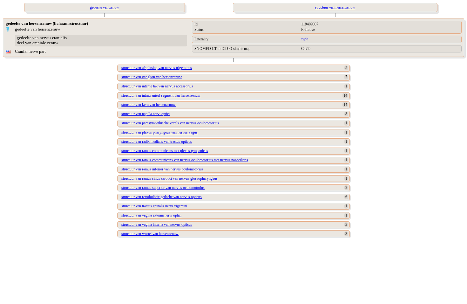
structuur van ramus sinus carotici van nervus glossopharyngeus (169, 178)
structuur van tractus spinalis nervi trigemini (154, 206)
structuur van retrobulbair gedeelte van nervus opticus (161, 197)
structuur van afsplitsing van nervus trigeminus (156, 68)
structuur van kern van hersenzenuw (148, 104)
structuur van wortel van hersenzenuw (150, 233)
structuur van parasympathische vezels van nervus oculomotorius (170, 123)
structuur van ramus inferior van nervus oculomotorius (162, 169)
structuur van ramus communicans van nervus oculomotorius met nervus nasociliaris (184, 160)
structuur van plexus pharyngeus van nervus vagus (159, 132)
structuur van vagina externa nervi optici (151, 215)
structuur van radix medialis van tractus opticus (156, 141)
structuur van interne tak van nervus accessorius (157, 86)
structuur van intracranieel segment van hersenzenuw (160, 95)
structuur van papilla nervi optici (145, 114)
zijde (304, 39)
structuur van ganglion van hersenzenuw (151, 77)
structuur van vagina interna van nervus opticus (156, 224)
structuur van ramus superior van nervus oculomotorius (163, 187)
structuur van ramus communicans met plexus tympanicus (164, 151)
